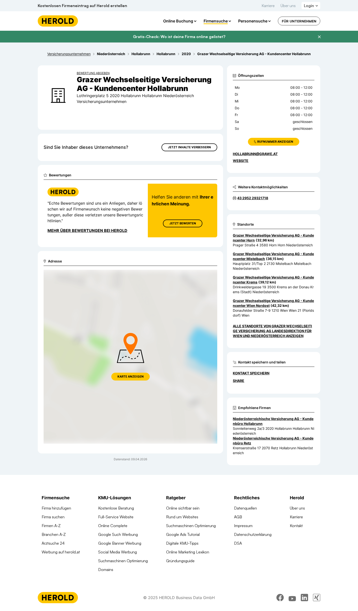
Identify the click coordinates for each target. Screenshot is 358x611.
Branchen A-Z (54, 534)
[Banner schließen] (319, 37)
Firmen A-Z (51, 525)
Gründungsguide (180, 560)
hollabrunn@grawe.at (255, 154)
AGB (238, 516)
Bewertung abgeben (93, 73)
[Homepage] (58, 21)
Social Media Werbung (117, 552)
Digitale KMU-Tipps (182, 543)
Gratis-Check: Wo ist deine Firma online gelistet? (179, 36)
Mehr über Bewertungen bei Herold (87, 230)
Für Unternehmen (299, 21)
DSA (238, 543)
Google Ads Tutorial (183, 534)
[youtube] (292, 597)
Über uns (288, 5)
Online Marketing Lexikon (187, 552)
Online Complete (112, 525)
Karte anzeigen (130, 376)
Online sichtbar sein (182, 508)
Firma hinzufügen (56, 508)
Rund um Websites (182, 516)
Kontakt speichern (251, 373)
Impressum (243, 525)
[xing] (316, 597)
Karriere (268, 5)
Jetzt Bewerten (182, 223)
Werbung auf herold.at (61, 552)
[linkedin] (304, 597)
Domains (105, 569)
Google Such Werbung (118, 534)
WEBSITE (240, 161)
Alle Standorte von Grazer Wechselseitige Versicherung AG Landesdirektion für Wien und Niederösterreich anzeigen (272, 331)
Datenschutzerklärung (253, 534)
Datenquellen (245, 508)
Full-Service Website (115, 516)
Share (238, 381)
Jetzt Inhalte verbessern (189, 147)
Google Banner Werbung (119, 543)
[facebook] (280, 597)
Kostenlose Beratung (116, 508)
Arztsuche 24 (53, 543)
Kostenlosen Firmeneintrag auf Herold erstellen (82, 5)
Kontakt (296, 525)
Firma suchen (53, 516)
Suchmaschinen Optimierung (123, 560)
